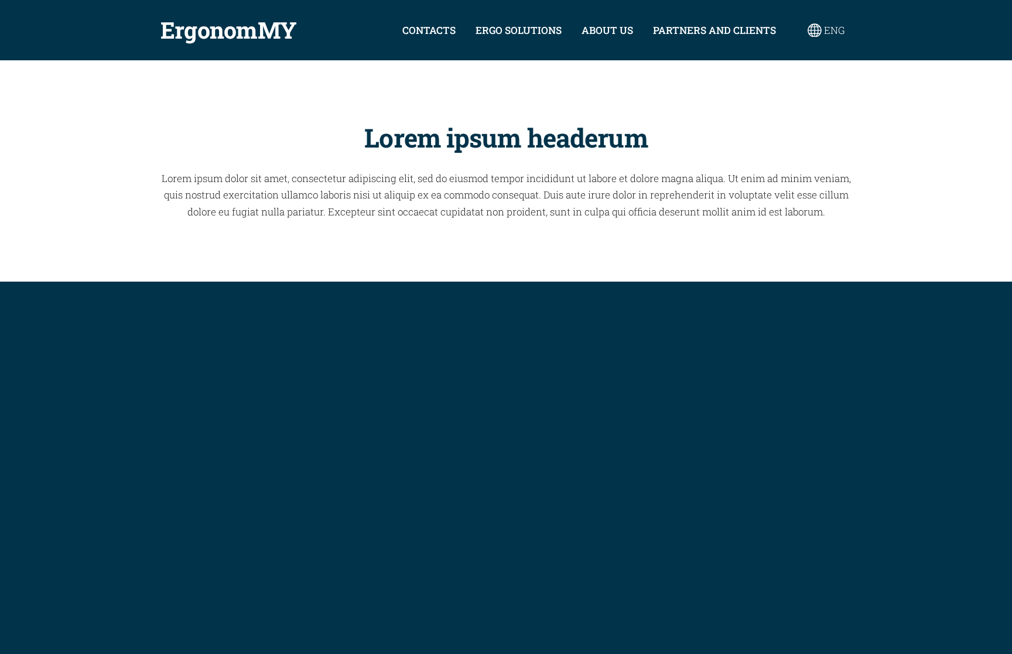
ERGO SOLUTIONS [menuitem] (519, 30)
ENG (833, 30)
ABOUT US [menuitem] (607, 30)
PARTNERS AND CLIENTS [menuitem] (714, 30)
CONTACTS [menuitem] (429, 30)
